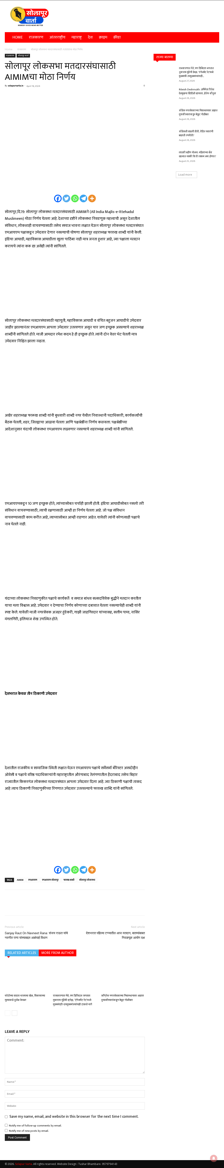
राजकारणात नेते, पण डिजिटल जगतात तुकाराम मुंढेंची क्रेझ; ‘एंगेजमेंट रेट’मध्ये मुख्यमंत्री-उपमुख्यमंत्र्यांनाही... (196, 72)
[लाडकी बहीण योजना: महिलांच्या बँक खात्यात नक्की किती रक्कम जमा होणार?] (164, 158)
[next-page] (14, 1013)
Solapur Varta (23, 1164)
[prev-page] (7, 1013)
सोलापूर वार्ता (23, 55)
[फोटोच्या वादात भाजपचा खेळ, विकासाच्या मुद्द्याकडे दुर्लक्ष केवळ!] (26, 977)
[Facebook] (9, 95)
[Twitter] (66, 198)
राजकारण (36, 37)
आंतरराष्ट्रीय (57, 37)
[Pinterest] (29, 95)
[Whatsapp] (75, 198)
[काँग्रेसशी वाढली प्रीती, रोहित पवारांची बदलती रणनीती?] (164, 137)
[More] (49, 95)
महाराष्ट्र (77, 37)
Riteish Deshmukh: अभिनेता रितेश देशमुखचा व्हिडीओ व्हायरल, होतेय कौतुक (197, 91)
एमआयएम (32, 880)
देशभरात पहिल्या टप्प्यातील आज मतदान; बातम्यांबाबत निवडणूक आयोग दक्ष (115, 935)
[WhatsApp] (39, 95)
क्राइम (103, 37)
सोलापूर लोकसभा (87, 880)
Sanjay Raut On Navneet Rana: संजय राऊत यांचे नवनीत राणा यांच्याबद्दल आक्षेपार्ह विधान (36, 935)
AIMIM (20, 880)
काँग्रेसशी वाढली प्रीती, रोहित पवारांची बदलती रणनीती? (196, 133)
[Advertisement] (74, 286)
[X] (19, 95)
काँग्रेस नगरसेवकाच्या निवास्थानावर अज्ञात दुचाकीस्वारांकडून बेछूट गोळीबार (198, 112)
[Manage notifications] (213, 1158)
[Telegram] (83, 198)
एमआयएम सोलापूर (50, 880)
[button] (214, 37)
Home (17, 37)
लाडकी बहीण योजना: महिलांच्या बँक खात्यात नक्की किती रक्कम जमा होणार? (197, 154)
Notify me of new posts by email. (29, 1130)
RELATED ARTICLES (21, 953)
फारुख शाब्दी (68, 880)
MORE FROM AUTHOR (57, 953)
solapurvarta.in (15, 86)
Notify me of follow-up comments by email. (35, 1125)
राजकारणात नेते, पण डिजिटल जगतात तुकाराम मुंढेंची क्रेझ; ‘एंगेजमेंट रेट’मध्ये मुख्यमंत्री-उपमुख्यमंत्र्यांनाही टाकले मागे (72, 1000)
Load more (185, 174)
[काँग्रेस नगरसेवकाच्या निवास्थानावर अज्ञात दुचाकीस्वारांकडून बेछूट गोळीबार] (123, 977)
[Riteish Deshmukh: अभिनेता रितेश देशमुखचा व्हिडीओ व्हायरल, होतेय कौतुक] (164, 95)
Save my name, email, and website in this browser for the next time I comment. (73, 1116)
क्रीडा (117, 37)
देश (90, 37)
